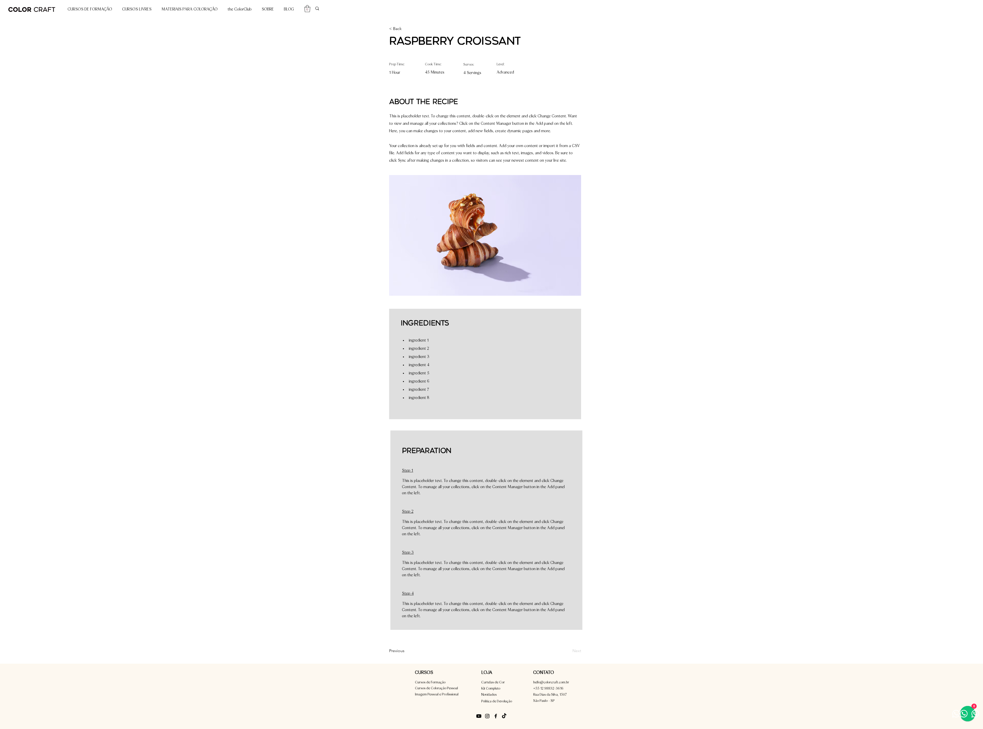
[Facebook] (496, 716)
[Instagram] (487, 716)
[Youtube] (479, 716)
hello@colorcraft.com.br (551, 682)
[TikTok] (504, 716)
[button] (307, 8)
